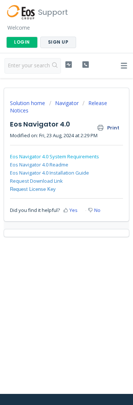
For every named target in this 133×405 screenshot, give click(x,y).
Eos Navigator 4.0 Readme (39, 164)
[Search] (55, 65)
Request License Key (33, 189)
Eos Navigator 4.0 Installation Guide (49, 172)
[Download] (53, 197)
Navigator (67, 103)
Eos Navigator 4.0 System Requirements (54, 156)
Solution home (28, 103)
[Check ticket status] (68, 64)
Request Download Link (36, 181)
